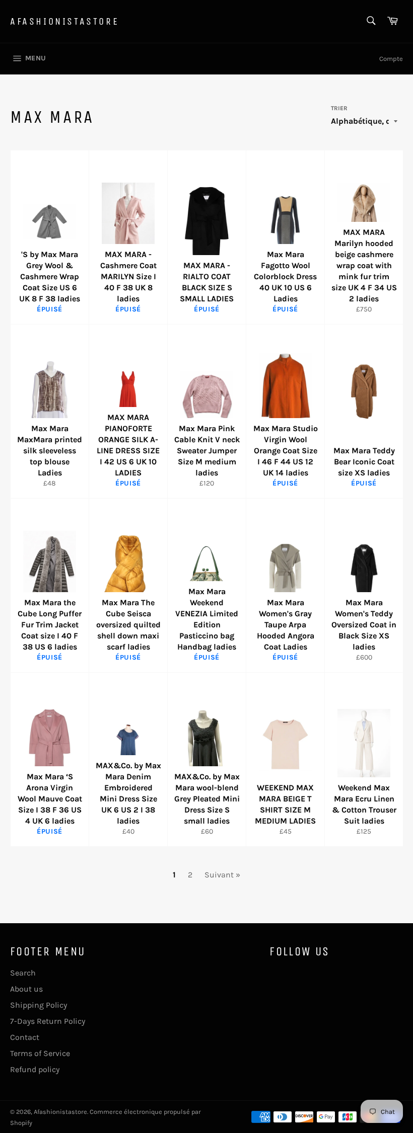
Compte (391, 58)
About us (26, 989)
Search (23, 973)
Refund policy (34, 1069)
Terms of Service (40, 1053)
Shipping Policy (38, 1005)
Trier (339, 108)
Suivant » (222, 874)
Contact (24, 1037)
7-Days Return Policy (47, 1021)
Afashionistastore (64, 21)
